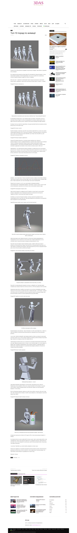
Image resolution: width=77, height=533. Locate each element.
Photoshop (39, 26)
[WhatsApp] (19, 37)
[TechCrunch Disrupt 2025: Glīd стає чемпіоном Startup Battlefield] (13, 511)
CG (18, 457)
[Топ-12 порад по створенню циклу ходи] (52, 95)
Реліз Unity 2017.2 (26, 484)
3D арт (45, 23)
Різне (15, 23)
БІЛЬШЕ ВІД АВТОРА (21, 473)
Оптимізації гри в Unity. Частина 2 (41, 484)
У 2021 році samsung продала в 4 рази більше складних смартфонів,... (61, 73)
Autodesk (22, 26)
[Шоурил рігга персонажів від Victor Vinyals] (16, 480)
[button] (65, 23)
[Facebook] (12, 37)
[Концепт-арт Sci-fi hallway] (32, 506)
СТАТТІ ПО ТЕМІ (14, 473)
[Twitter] (14, 37)
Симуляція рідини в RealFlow (16, 470)
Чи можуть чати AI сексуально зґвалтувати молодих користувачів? (21, 506)
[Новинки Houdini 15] (52, 85)
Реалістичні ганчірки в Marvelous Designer (39, 470)
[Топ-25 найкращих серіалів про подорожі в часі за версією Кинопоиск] (32, 511)
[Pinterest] (16, 37)
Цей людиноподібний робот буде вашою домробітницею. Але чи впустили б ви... (22, 500)
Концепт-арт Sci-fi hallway (40, 504)
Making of (19, 23)
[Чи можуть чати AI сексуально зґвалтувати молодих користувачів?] (13, 506)
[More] (21, 37)
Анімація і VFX (28, 26)
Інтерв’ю (36, 23)
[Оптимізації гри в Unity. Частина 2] (41, 480)
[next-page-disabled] (13, 488)
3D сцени (57, 23)
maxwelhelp (51, 49)
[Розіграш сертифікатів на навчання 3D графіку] (52, 62)
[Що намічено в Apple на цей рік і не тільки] (58, 39)
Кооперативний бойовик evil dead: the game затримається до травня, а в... (61, 90)
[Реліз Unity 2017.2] (28, 480)
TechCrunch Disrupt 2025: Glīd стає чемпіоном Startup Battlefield (22, 511)
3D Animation (15, 457)
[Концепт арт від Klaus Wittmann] (52, 57)
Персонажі (16, 26)
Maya (49, 23)
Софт (53, 23)
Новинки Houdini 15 (59, 84)
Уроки (32, 23)
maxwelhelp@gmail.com (36, 525)
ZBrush (41, 23)
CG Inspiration (26, 23)
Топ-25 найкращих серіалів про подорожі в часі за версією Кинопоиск (41, 510)
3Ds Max (34, 26)
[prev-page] (11, 488)
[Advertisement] (38, 14)
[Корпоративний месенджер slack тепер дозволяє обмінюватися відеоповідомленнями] (52, 79)
